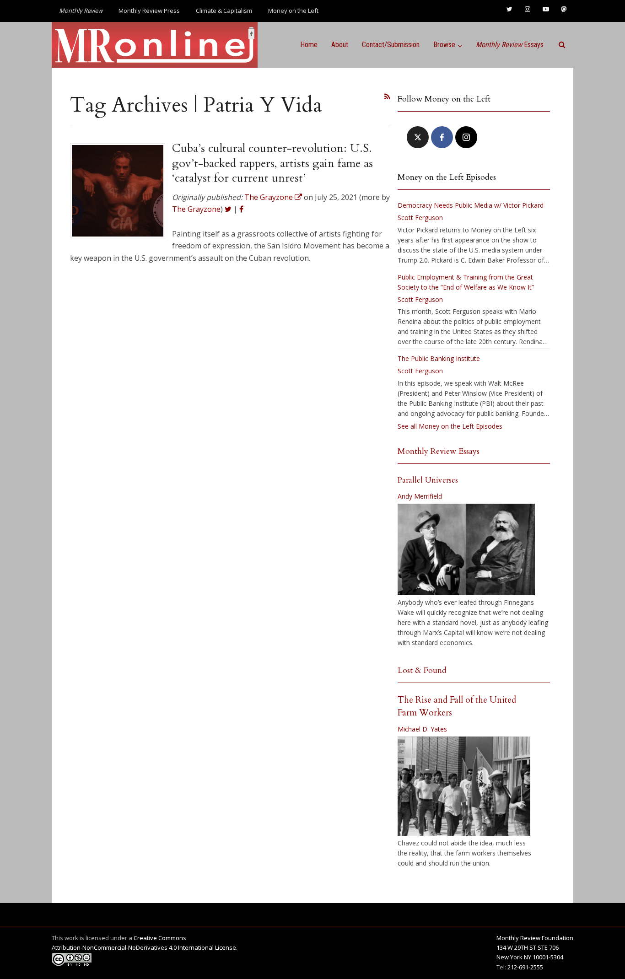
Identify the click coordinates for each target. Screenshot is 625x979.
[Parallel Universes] (466, 549)
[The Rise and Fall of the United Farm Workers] (464, 786)
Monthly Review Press (149, 10)
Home (309, 44)
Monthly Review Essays (439, 451)
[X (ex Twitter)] (418, 137)
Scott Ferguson (420, 217)
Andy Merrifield (420, 496)
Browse (444, 44)
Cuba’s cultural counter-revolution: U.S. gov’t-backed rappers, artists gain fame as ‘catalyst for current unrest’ (272, 163)
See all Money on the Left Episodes (450, 426)
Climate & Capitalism (224, 10)
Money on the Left (293, 10)
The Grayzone (196, 209)
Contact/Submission (391, 44)
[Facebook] (442, 137)
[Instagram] (466, 137)
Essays (510, 44)
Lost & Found (422, 670)
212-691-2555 (525, 967)
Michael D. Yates (422, 729)
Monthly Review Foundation (534, 938)
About (339, 44)
